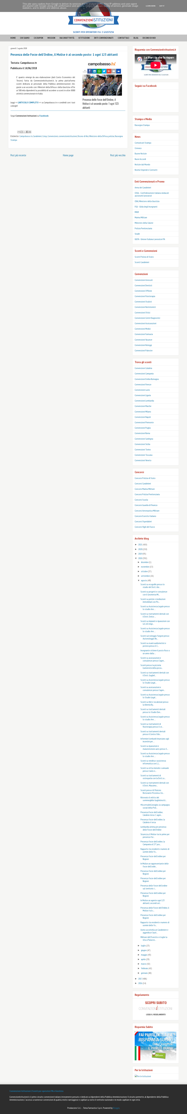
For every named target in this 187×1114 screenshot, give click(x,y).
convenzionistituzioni (68, 136)
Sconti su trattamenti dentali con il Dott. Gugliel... (155, 674)
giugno (144, 950)
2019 (140, 553)
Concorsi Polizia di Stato (145, 478)
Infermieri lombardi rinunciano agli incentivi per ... (155, 740)
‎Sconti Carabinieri (142, 262)
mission (51, 37)
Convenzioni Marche (143, 406)
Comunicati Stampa (143, 142)
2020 (140, 549)
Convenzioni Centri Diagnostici (147, 317)
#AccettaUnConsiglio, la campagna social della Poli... (155, 806)
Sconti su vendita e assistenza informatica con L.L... (153, 762)
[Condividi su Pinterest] (29, 131)
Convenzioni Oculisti (143, 301)
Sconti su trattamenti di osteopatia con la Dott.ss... (153, 777)
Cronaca (138, 148)
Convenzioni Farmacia (144, 334)
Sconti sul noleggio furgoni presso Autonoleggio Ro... (155, 637)
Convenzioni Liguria (143, 395)
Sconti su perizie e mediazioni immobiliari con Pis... (153, 600)
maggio (144, 954)
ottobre (144, 571)
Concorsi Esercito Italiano (145, 516)
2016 (140, 983)
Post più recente (18, 155)
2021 (140, 544)
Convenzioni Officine (143, 290)
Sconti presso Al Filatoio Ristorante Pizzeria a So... (152, 791)
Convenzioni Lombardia (144, 400)
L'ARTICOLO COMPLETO (28, 102)
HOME (13, 37)
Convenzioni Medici (143, 328)
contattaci (123, 37)
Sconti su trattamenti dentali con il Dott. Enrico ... (155, 615)
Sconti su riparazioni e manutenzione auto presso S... (154, 747)
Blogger (116, 1107)
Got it (161, 6)
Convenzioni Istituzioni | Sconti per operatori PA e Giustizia (36, 1090)
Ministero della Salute (144, 222)
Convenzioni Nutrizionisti (145, 306)
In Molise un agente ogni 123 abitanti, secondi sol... (153, 902)
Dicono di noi (149, 37)
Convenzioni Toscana (143, 454)
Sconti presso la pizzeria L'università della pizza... (152, 666)
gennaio (144, 972)
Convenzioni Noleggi (143, 345)
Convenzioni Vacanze (143, 339)
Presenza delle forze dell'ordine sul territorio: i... (154, 887)
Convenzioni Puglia (143, 427)
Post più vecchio (117, 155)
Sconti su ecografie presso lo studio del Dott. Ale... (153, 586)
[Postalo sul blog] (21, 131)
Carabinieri (37, 136)
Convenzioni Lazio (142, 389)
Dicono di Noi (83, 136)
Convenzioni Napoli (143, 416)
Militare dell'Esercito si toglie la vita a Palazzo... (154, 938)
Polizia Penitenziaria (143, 228)
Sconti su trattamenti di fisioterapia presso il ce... (152, 725)
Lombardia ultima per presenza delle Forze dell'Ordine (153, 828)
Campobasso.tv (25, 136)
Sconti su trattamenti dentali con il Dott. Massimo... (155, 784)
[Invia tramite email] (18, 131)
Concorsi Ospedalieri (143, 521)
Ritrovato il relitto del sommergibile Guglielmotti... (154, 799)
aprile (143, 959)
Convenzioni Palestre (144, 350)
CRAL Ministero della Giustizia (147, 201)
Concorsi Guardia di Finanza (146, 505)
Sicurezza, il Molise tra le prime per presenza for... (155, 835)
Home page (68, 155)
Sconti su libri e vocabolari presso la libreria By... (154, 703)
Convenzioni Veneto (143, 460)
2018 (140, 558)
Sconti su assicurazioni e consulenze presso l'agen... (153, 659)
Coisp (44, 136)
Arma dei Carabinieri (143, 187)
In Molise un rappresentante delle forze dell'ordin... (155, 865)
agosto (144, 580)
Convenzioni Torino (143, 449)
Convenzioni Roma (142, 433)
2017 (140, 978)
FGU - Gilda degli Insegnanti (146, 206)
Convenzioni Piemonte (144, 422)
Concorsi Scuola (141, 499)
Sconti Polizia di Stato (144, 256)
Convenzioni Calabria (143, 368)
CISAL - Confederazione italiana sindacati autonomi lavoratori (152, 194)
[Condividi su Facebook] (27, 131)
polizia (111, 136)
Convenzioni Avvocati (144, 279)
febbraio (145, 968)
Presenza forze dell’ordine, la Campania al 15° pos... (153, 843)
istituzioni (84, 37)
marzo (144, 963)
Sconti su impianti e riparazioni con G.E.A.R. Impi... (155, 622)
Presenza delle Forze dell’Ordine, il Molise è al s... (155, 909)
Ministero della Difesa (98, 136)
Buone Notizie (141, 153)
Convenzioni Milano (143, 411)
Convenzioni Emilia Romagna (147, 379)
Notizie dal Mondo (142, 164)
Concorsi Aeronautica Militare (147, 510)
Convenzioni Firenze (143, 384)
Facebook (43, 115)
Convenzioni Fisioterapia (145, 296)
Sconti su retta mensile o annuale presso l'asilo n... (155, 769)
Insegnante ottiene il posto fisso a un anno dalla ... (155, 652)
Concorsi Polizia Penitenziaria (147, 494)
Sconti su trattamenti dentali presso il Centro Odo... (153, 733)
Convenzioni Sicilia (142, 444)
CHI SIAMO (24, 37)
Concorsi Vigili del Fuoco (145, 526)
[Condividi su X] (24, 131)
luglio (143, 945)
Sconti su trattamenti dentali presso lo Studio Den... (153, 710)
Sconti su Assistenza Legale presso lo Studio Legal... (155, 681)
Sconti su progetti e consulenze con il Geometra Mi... (154, 593)
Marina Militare (141, 217)
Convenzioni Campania (144, 373)
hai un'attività (67, 37)
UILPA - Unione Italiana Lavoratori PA (150, 239)
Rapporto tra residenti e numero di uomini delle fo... (155, 850)
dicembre (145, 562)
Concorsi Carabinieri (143, 483)
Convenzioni (53, 136)
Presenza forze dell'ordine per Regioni (153, 857)
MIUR (137, 212)
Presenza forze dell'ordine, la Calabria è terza (153, 821)
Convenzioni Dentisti (143, 285)
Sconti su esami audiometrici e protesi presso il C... (153, 644)
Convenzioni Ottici (142, 312)
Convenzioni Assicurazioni (145, 323)
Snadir (137, 233)
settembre (145, 575)
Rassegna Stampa (142, 125)
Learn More (151, 6)
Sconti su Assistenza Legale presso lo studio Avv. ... (155, 608)
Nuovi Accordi (140, 159)
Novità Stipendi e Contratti (146, 169)
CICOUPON (38, 37)
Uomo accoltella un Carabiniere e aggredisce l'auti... (154, 931)
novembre (145, 566)
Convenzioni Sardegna (144, 438)
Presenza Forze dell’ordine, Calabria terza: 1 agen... (152, 813)
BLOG (136, 37)
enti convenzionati (103, 37)
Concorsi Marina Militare (145, 488)
